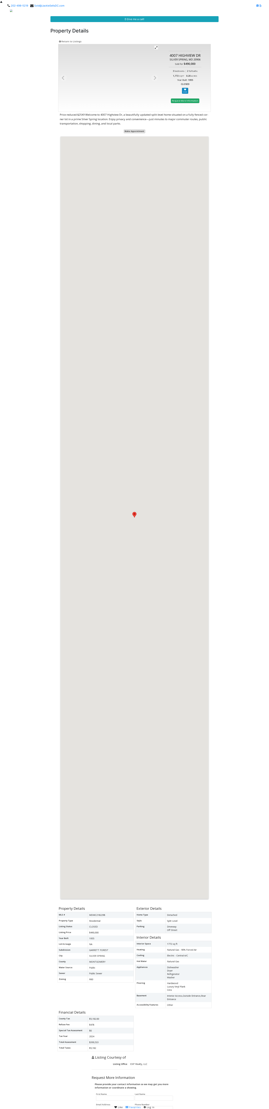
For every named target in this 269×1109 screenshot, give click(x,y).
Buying (186, 11)
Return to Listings (71, 41)
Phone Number (142, 1104)
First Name (101, 1094)
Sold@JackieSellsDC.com (49, 5)
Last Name (140, 1094)
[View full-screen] (156, 47)
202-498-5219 (19, 5)
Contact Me (257, 11)
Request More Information (185, 100)
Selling (197, 11)
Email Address (103, 1104)
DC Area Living (237, 11)
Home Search (146, 11)
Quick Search (168, 11)
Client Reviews (216, 11)
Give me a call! (135, 19)
